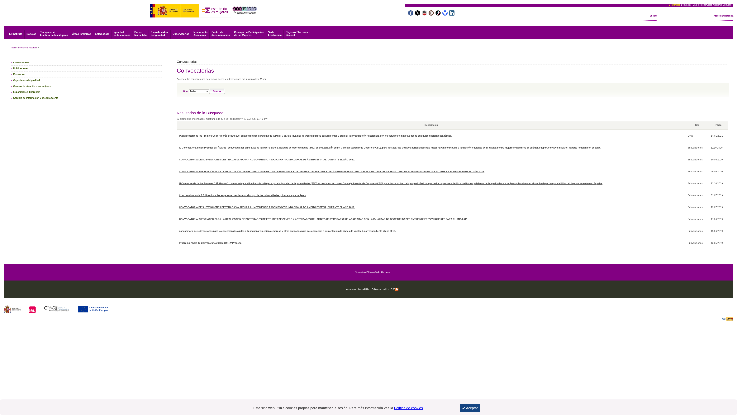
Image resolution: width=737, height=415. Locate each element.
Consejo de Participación (249, 34)
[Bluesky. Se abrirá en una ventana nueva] (445, 14)
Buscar (653, 16)
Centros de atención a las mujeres (32, 86)
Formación (19, 74)
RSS (393, 289)
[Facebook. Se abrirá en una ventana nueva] (410, 14)
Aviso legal (351, 289)
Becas (140, 34)
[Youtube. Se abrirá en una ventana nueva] (424, 14)
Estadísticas (102, 33)
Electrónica (275, 34)
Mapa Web (374, 272)
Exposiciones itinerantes (26, 92)
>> (266, 119)
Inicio (13, 47)
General (298, 34)
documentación (221, 34)
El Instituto (15, 33)
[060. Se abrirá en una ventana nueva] (32, 312)
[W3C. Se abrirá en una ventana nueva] (727, 320)
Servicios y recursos (27, 47)
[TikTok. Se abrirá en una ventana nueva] (438, 14)
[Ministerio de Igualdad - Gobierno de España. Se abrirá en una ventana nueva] (12, 312)
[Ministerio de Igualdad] (174, 16)
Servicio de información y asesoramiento (35, 98)
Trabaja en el (54, 34)
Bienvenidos (674, 5)
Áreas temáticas (81, 33)
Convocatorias (21, 62)
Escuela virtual (160, 34)
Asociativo (200, 34)
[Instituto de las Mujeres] (215, 16)
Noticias (31, 33)
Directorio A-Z (361, 272)
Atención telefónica (723, 16)
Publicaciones (21, 68)
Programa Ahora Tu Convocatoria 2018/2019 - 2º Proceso (210, 243)
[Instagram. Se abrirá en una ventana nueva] (431, 14)
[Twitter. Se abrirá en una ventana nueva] (417, 14)
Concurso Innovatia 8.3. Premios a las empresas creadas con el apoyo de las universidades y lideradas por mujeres (242, 195)
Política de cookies (380, 289)
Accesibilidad (364, 289)
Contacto (385, 272)
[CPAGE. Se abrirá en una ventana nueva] (57, 312)
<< (241, 119)
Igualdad (122, 34)
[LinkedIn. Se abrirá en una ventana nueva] (451, 14)
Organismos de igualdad (26, 80)
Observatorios (181, 33)
